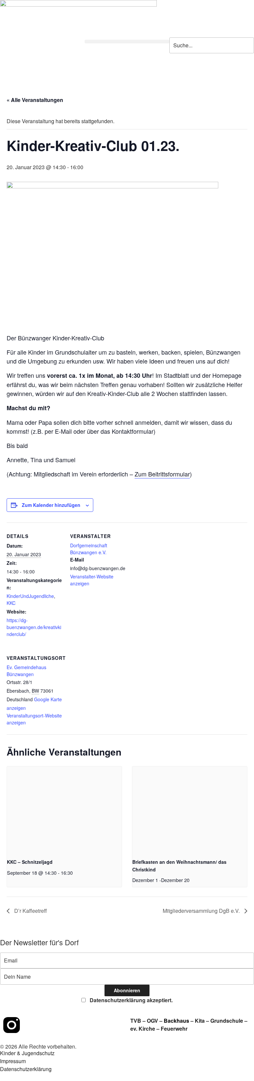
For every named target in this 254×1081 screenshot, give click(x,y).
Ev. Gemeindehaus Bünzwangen (26, 670)
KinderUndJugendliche (30, 596)
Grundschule (226, 1020)
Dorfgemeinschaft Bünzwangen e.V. (88, 549)
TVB (135, 1020)
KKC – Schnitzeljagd (30, 862)
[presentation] (64, 809)
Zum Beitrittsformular (162, 473)
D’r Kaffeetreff (30, 910)
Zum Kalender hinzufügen (51, 505)
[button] (127, 41)
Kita (200, 1020)
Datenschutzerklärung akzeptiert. (130, 1000)
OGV (152, 1020)
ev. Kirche (142, 1028)
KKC (11, 603)
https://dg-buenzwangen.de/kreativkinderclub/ (34, 627)
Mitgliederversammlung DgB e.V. (202, 910)
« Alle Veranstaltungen (35, 100)
